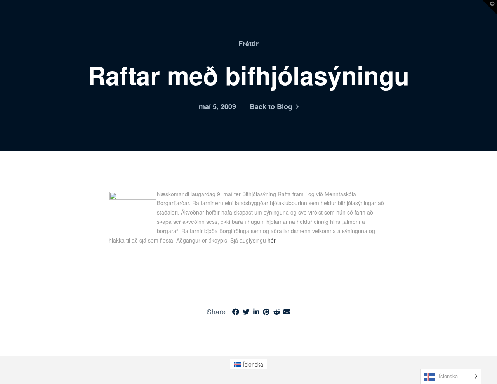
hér (272, 240)
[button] (489, 7)
